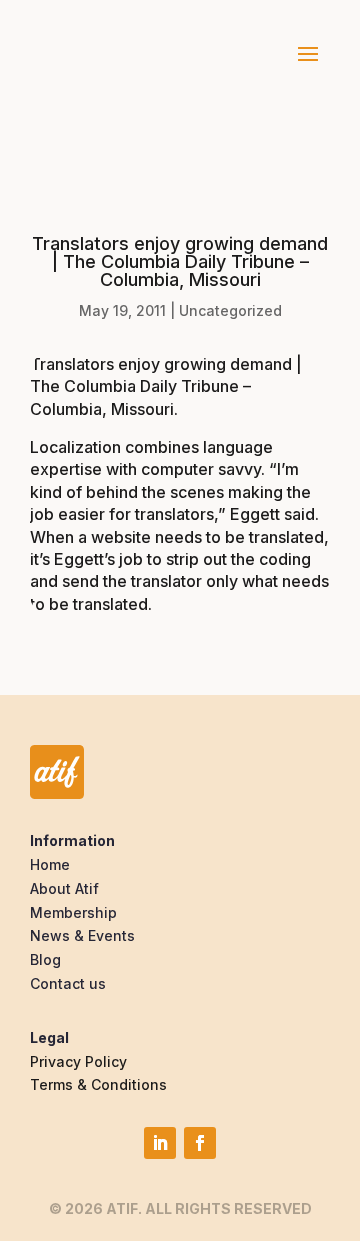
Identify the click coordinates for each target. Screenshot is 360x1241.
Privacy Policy (78, 1061)
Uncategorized (230, 310)
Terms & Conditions (98, 1084)
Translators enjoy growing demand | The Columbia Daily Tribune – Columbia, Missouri (166, 386)
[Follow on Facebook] (200, 1143)
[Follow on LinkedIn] (160, 1143)
